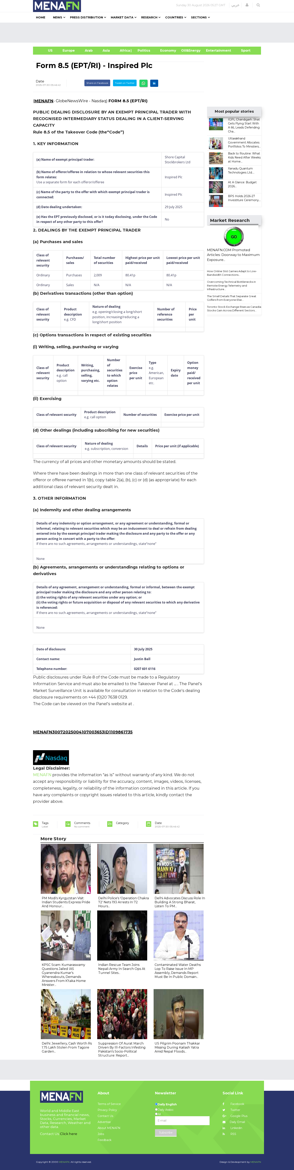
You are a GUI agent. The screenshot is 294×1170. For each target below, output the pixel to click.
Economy (168, 50)
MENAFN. (64, 1161)
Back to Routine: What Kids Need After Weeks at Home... (244, 157)
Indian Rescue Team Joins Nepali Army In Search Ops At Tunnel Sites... (121, 969)
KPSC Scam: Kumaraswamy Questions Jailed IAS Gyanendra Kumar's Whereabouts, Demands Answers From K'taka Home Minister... (64, 975)
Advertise (104, 1122)
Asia (106, 50)
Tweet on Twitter (125, 82)
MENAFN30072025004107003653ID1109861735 (83, 732)
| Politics (143, 50)
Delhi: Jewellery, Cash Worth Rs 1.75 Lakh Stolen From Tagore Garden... (67, 1047)
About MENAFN (109, 1128)
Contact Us (105, 1116)
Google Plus (238, 1116)
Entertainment (212, 50)
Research (149, 17)
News (57, 17)
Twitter (235, 1110)
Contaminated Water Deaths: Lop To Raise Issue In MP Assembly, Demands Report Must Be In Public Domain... (178, 971)
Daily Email (237, 1122)
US (45, 50)
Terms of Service (109, 1104)
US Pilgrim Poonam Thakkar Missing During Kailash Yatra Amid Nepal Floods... (177, 1047)
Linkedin (236, 1128)
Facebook (237, 1104)
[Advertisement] (148, 33)
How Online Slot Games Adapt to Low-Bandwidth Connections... (232, 273)
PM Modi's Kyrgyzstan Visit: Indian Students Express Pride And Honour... (66, 902)
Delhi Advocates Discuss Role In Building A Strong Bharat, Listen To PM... (180, 902)
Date (40, 81)
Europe (69, 50)
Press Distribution (86, 17)
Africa (124, 50)
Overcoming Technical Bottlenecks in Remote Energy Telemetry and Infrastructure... (231, 285)
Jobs (101, 1134)
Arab (89, 50)
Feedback (104, 1140)
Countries (174, 17)
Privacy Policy (107, 1110)
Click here (68, 1134)
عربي (235, 5)
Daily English (167, 1104)
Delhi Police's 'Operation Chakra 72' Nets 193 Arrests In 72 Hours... (123, 902)
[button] (247, 5)
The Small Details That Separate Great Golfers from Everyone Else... (231, 298)
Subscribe (166, 1132)
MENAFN (43, 100)
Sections (199, 17)
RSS (233, 1134)
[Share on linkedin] (154, 83)
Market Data (122, 17)
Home (40, 17)
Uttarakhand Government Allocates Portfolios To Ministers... (244, 142)
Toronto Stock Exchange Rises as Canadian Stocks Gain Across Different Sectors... (235, 308)
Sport (243, 50)
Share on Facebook (97, 82)
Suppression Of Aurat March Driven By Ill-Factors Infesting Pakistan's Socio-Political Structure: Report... (122, 1049)
